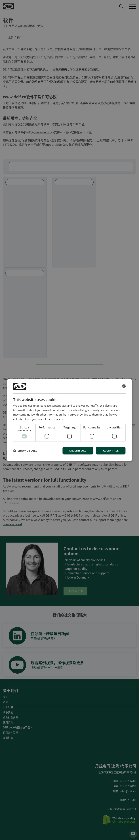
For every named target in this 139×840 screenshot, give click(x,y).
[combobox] (124, 386)
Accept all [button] (111, 450)
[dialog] (69, 420)
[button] (25, 451)
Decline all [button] (77, 450)
